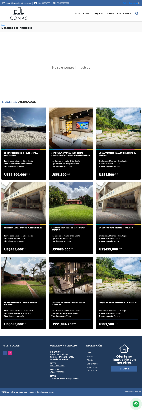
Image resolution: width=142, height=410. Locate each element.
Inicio (77, 13)
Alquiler (98, 13)
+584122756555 (43, 3)
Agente (110, 13)
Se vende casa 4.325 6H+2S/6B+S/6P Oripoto (68, 229)
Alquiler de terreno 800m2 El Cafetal (118, 303)
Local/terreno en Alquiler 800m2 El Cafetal (117, 154)
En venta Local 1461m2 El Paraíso (116, 228)
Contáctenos (124, 13)
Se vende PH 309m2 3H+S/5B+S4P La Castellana (21, 154)
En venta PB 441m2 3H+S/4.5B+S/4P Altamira (68, 304)
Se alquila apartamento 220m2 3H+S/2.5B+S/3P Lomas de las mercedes (70, 154)
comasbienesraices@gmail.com (64, 378)
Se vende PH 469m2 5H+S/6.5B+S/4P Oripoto (20, 304)
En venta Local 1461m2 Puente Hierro (23, 228)
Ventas (87, 13)
